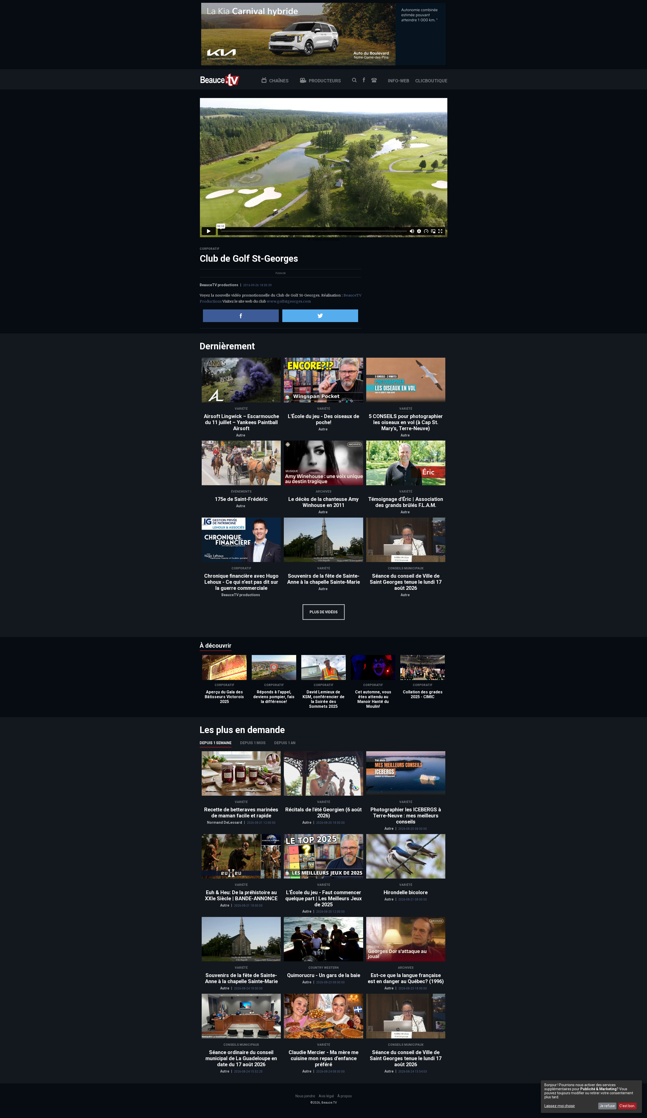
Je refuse (607, 1106)
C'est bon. (627, 1106)
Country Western (323, 967)
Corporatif (209, 249)
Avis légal (326, 1096)
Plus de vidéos (324, 612)
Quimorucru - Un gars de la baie (323, 975)
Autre (240, 435)
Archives (323, 491)
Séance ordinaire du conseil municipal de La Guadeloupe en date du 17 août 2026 (241, 1058)
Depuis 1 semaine (216, 743)
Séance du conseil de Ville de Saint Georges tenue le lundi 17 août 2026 (406, 582)
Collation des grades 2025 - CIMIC (423, 694)
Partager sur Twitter (320, 315)
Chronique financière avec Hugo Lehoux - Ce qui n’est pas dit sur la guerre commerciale (241, 582)
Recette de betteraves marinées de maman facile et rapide (241, 813)
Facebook (364, 80)
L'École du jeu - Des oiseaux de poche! (323, 419)
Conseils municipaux (406, 568)
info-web (398, 80)
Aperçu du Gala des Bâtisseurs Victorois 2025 (224, 697)
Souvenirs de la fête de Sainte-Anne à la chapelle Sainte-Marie (323, 579)
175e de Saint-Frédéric (241, 499)
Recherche (354, 80)
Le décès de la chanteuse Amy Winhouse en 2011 (323, 502)
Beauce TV (220, 79)
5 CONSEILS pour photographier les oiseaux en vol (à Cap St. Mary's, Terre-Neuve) (406, 422)
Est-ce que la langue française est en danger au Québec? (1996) (406, 978)
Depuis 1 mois (253, 743)
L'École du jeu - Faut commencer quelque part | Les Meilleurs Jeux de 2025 (323, 898)
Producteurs (325, 80)
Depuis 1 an (284, 743)
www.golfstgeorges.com (289, 301)
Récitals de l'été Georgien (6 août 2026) (323, 813)
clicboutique (431, 80)
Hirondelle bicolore (406, 892)
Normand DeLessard (225, 822)
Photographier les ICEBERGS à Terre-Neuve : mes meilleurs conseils (406, 816)
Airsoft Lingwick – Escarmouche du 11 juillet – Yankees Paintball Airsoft (241, 422)
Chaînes (279, 80)
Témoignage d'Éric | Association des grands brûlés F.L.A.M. (405, 502)
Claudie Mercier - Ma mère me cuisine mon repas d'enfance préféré (323, 1058)
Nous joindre (374, 80)
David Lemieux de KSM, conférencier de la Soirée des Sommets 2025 (323, 699)
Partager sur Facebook (241, 315)
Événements (241, 491)
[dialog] (591, 1096)
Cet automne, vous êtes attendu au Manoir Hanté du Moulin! (373, 699)
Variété (241, 408)
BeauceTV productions (219, 285)
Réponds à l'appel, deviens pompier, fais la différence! (273, 697)
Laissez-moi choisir (559, 1106)
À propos (344, 1096)
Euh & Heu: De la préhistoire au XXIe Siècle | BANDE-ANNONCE (241, 895)
